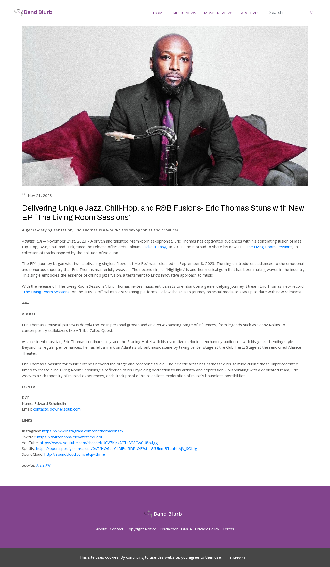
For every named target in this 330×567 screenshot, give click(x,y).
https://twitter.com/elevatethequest (69, 436)
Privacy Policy (207, 528)
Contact (116, 528)
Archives (250, 12)
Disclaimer (169, 528)
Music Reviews (218, 12)
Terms (228, 528)
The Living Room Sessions (269, 246)
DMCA (186, 528)
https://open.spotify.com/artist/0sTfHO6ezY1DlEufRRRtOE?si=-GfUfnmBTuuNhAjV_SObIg (116, 448)
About (101, 528)
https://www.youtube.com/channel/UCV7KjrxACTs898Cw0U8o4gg (99, 442)
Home (159, 12)
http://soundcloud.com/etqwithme (74, 454)
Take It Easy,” (156, 246)
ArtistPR (43, 465)
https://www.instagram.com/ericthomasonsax (82, 430)
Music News (184, 12)
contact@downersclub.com (57, 409)
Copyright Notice (141, 528)
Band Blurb (37, 12)
